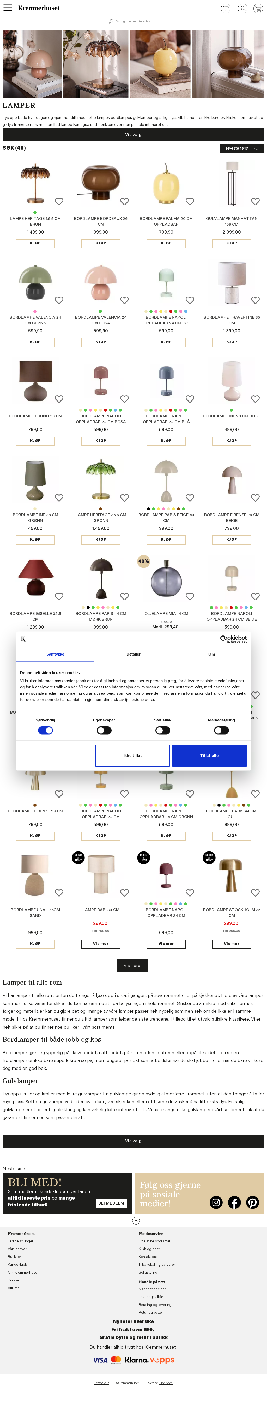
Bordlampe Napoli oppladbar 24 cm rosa (180, 311)
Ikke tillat (133, 755)
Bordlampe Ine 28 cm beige (232, 416)
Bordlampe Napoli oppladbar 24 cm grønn (151, 311)
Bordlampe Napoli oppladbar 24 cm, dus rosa (155, 311)
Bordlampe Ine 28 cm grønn (231, 410)
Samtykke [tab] (55, 654)
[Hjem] (39, 8)
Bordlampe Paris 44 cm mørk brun (178, 508)
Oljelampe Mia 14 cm (166, 614)
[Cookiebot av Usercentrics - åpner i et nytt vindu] (224, 639)
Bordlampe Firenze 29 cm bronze (35, 805)
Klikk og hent (149, 1249)
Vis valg (133, 135)
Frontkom (166, 1383)
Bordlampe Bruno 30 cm (35, 416)
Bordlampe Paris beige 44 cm (83, 607)
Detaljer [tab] (133, 654)
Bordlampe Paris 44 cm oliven (183, 508)
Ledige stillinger (20, 1241)
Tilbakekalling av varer (157, 1265)
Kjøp (35, 243)
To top (136, 1221)
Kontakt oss (148, 1257)
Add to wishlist (59, 201)
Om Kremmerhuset (23, 1273)
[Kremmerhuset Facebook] (234, 1202)
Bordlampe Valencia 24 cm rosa (35, 311)
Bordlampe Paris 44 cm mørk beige (168, 508)
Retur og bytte (150, 1313)
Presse (13, 1280)
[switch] (104, 730)
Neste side (14, 1169)
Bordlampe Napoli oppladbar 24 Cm (160, 311)
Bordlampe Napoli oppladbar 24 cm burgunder (170, 311)
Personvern (101, 1383)
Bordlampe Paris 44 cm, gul (158, 508)
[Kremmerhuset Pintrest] (252, 1202)
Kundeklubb (17, 1265)
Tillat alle (209, 755)
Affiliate (14, 1288)
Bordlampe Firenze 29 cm (35, 811)
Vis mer (101, 944)
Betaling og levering (155, 1305)
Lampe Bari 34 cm (100, 910)
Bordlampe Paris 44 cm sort (148, 508)
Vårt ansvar (17, 1249)
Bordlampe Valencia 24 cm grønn (100, 311)
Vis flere (132, 966)
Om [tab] (211, 654)
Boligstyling (148, 1273)
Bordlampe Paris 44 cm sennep (173, 508)
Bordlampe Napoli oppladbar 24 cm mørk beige (165, 311)
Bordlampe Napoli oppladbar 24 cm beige (146, 311)
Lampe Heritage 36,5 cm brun (100, 508)
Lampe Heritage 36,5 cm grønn (35, 212)
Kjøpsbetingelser (152, 1289)
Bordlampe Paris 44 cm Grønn (153, 508)
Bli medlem (111, 1203)
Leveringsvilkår (151, 1297)
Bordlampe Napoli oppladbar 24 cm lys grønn (166, 323)
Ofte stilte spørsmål (154, 1241)
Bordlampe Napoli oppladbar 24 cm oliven (175, 311)
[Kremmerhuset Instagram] (216, 1202)
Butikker (14, 1257)
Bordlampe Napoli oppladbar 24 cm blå (185, 311)
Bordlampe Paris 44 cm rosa (163, 508)
